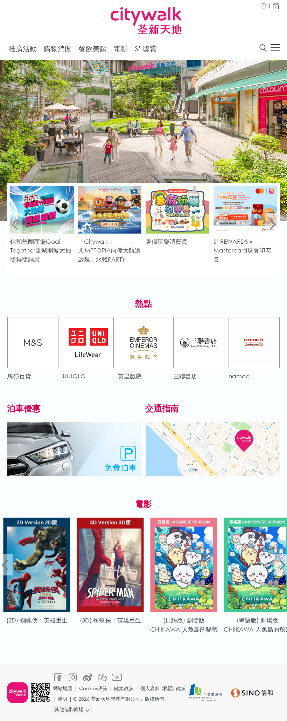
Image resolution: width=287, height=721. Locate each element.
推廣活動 (23, 49)
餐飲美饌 (93, 49)
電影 (121, 49)
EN (265, 6)
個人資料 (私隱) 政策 (163, 688)
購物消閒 (58, 49)
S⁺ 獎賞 (146, 49)
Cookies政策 (93, 688)
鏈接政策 (124, 688)
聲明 (62, 698)
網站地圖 (62, 688)
